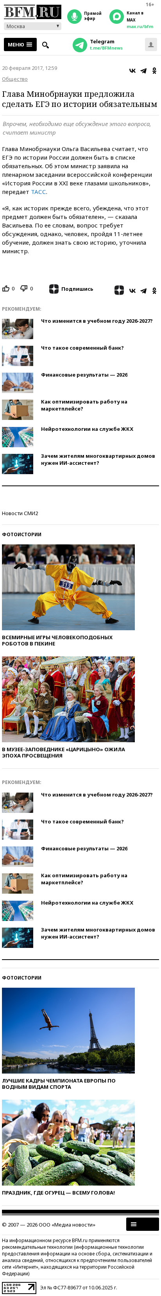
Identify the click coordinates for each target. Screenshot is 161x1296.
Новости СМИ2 (20, 513)
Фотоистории (21, 534)
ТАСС (38, 192)
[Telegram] (143, 70)
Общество (15, 79)
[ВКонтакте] (132, 70)
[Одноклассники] (154, 70)
